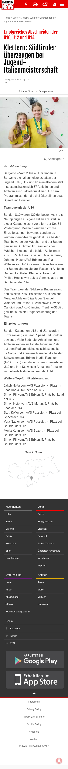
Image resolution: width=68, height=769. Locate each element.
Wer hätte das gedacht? (18, 611)
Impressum (34, 701)
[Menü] (64, 4)
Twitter (13, 636)
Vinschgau (43, 558)
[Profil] (54, 4)
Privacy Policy (34, 709)
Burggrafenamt (45, 521)
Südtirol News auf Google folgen (36, 91)
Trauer (41, 582)
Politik (9, 536)
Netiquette (34, 731)
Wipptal (42, 565)
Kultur (9, 589)
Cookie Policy (34, 724)
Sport (15, 18)
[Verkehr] (35, 4)
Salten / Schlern (46, 543)
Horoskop (43, 604)
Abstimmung (12, 597)
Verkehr (42, 597)
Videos (9, 604)
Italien (9, 521)
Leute (9, 582)
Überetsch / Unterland (49, 551)
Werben (34, 739)
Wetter (41, 589)
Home (7, 18)
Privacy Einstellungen (34, 716)
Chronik (10, 529)
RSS (12, 643)
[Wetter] (45, 4)
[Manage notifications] (59, 761)
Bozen (41, 514)
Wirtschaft (11, 543)
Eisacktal (42, 529)
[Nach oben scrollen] (34, 693)
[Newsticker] (26, 4)
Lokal (8, 514)
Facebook (15, 628)
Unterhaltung (12, 558)
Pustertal (42, 536)
